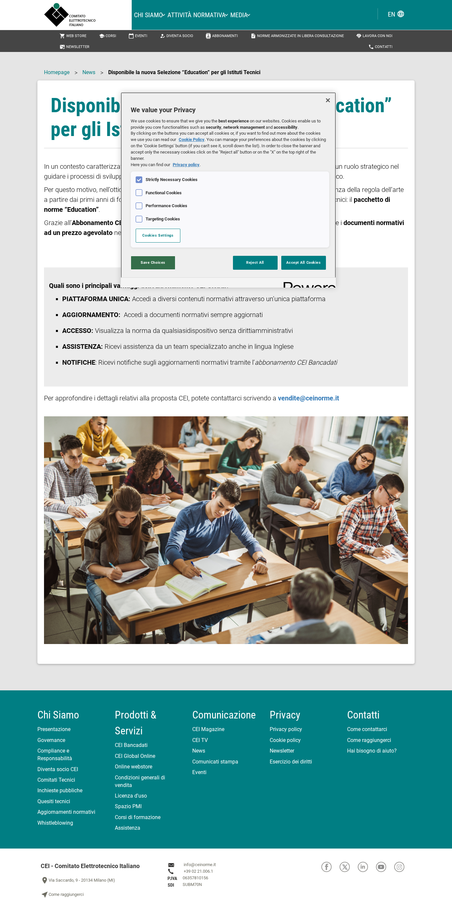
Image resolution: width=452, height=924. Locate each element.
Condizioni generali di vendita (140, 781)
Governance (51, 740)
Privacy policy (286, 729)
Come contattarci (367, 729)
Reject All (255, 262)
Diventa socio (176, 36)
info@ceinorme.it (200, 864)
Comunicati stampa (215, 762)
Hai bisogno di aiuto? (372, 751)
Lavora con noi (374, 36)
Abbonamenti (221, 36)
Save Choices (153, 262)
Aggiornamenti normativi (66, 812)
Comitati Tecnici (56, 780)
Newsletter (74, 47)
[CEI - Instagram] (402, 866)
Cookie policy (285, 740)
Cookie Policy (191, 139)
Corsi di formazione (137, 817)
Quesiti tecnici (53, 801)
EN (396, 14)
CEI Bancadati (131, 745)
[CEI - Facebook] (330, 866)
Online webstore (133, 766)
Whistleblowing (55, 823)
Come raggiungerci (369, 740)
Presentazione (53, 729)
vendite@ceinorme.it (308, 398)
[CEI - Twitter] (348, 866)
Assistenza (127, 828)
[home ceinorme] (88, 15)
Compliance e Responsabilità (54, 755)
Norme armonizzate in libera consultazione (297, 36)
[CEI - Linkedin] (367, 866)
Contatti (380, 47)
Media (239, 15)
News (88, 72)
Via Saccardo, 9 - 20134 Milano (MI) (78, 880)
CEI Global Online (135, 756)
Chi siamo (148, 15)
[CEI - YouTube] (385, 866)
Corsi (107, 36)
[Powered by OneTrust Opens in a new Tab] (307, 283)
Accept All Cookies (303, 262)
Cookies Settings (157, 235)
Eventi (137, 36)
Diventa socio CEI (57, 769)
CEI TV (200, 740)
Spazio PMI (128, 806)
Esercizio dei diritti (291, 762)
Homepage (56, 72)
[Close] (328, 100)
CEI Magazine (208, 729)
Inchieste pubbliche (59, 790)
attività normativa (196, 15)
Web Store (73, 36)
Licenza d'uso (131, 796)
